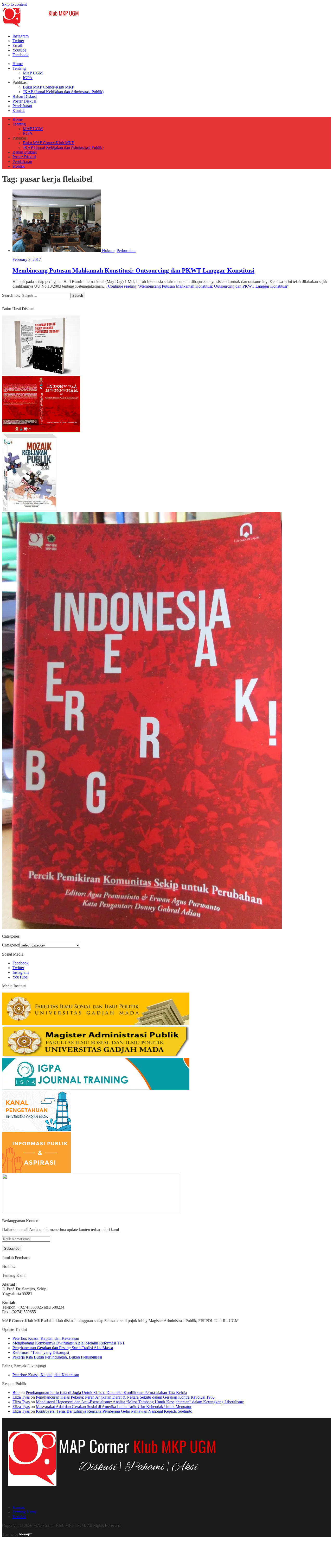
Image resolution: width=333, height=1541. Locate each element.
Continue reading (198, 286)
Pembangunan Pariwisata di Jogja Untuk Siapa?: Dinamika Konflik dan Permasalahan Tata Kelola (106, 1392)
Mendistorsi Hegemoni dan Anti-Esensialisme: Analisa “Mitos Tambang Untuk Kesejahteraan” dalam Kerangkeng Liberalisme (140, 1402)
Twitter (18, 41)
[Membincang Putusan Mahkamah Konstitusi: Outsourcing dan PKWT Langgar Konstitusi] (57, 250)
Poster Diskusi (24, 101)
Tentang (19, 68)
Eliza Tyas (21, 1397)
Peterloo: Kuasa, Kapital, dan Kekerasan (45, 1338)
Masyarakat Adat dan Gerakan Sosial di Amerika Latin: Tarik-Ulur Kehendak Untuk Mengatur (113, 1406)
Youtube (19, 50)
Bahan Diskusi (24, 96)
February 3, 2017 (26, 259)
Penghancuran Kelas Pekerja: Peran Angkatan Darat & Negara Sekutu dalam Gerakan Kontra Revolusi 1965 (125, 1397)
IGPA (28, 77)
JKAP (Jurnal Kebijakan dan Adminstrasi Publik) (63, 92)
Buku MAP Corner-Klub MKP (48, 87)
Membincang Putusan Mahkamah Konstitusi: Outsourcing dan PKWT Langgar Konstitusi (133, 270)
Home (17, 63)
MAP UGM (33, 73)
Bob (16, 1392)
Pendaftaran (22, 106)
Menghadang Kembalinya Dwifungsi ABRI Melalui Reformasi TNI (68, 1343)
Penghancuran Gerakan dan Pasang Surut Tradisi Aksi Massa (62, 1348)
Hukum (108, 250)
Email (17, 45)
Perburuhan (126, 250)
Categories (11, 945)
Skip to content (14, 4)
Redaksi (19, 1516)
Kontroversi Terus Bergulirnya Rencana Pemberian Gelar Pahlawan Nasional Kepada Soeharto (114, 1411)
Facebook (20, 55)
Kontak (18, 110)
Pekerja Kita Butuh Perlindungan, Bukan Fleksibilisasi (57, 1357)
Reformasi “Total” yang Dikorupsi (40, 1352)
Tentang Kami (24, 1512)
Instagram (20, 36)
